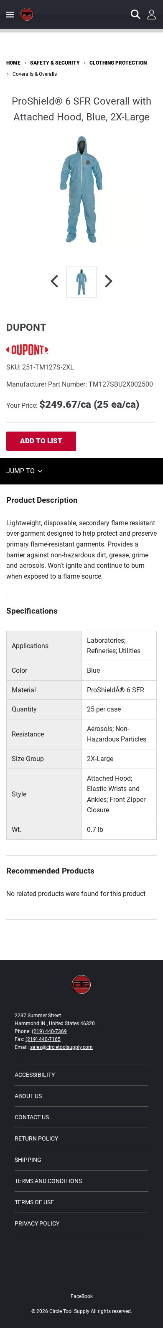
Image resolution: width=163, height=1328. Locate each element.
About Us (28, 1096)
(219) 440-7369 (49, 1031)
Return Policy (36, 1138)
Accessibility (35, 1074)
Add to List (41, 441)
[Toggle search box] (136, 14)
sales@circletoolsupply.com (61, 1047)
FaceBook (82, 1296)
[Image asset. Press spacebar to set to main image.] (81, 282)
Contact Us (32, 1117)
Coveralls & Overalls (35, 74)
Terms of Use (34, 1202)
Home (13, 63)
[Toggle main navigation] (10, 14)
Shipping (28, 1159)
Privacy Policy (37, 1223)
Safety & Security (55, 63)
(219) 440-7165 (43, 1039)
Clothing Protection (118, 63)
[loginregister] (152, 15)
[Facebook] (81, 1279)
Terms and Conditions (48, 1181)
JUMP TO (21, 471)
